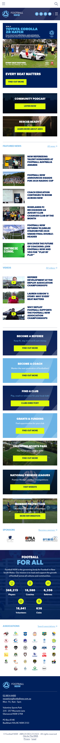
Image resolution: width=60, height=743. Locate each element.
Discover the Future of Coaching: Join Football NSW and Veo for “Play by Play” (40, 249)
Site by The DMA (30, 736)
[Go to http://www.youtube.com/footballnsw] (49, 14)
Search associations (46, 626)
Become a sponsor (47, 530)
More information (30, 516)
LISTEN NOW (30, 106)
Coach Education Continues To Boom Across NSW (39, 195)
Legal (34, 739)
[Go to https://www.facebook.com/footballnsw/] (37, 14)
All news (51, 146)
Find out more (16, 82)
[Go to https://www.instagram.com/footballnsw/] (41, 14)
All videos (50, 268)
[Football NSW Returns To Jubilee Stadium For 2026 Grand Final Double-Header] (14, 232)
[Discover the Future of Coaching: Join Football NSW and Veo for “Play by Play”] (14, 250)
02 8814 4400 (9, 696)
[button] (5, 57)
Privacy (27, 739)
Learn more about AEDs (30, 129)
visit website (30, 487)
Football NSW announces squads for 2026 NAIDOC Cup (40, 178)
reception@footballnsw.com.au (17, 699)
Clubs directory (30, 403)
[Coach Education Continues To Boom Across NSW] (14, 196)
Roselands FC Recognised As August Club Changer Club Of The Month (40, 213)
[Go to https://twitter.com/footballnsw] (45, 14)
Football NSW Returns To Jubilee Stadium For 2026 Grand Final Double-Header (40, 231)
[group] (12, 588)
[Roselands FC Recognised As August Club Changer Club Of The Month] (14, 214)
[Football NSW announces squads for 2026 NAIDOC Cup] (14, 179)
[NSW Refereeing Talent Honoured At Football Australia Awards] (14, 162)
